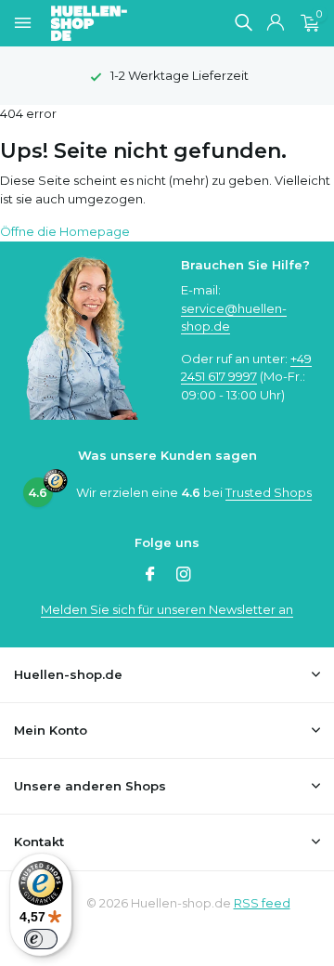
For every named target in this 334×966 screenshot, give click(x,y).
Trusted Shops (268, 492)
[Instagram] (183, 576)
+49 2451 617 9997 (246, 368)
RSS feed (262, 902)
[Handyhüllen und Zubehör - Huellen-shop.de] (119, 23)
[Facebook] (150, 576)
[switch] (41, 939)
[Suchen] (243, 22)
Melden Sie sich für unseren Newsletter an (167, 609)
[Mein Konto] (275, 23)
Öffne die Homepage (65, 231)
